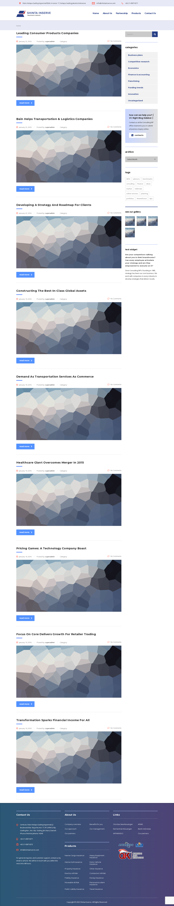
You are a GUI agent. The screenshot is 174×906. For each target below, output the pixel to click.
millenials (138, 189)
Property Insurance (72, 869)
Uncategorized (135, 100)
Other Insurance (96, 869)
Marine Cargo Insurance (74, 855)
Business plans (135, 55)
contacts (139, 135)
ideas (148, 184)
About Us (107, 13)
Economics (133, 68)
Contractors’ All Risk (98, 873)
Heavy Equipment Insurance (97, 856)
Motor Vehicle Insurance (95, 863)
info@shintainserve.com (29, 850)
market (129, 189)
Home (96, 13)
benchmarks (147, 179)
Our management (97, 829)
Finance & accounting (139, 74)
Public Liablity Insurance (74, 889)
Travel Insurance (96, 889)
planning (144, 193)
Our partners (70, 833)
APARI (140, 824)
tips (151, 198)
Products (136, 13)
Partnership (122, 13)
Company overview (73, 824)
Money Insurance (97, 878)
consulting (130, 184)
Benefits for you (96, 824)
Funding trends (135, 87)
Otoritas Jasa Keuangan (123, 824)
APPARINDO (118, 833)
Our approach (70, 829)
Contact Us (150, 13)
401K (128, 179)
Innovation (133, 94)
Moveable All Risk (72, 882)
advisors (136, 179)
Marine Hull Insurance (73, 862)
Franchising (133, 81)
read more (24, 103)
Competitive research (138, 61)
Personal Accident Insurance (97, 883)
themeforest (142, 198)
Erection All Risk (71, 873)
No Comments (116, 41)
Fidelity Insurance (72, 878)
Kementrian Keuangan (122, 829)
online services (132, 193)
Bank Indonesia (144, 829)
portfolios (130, 198)
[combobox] (141, 159)
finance (140, 184)
